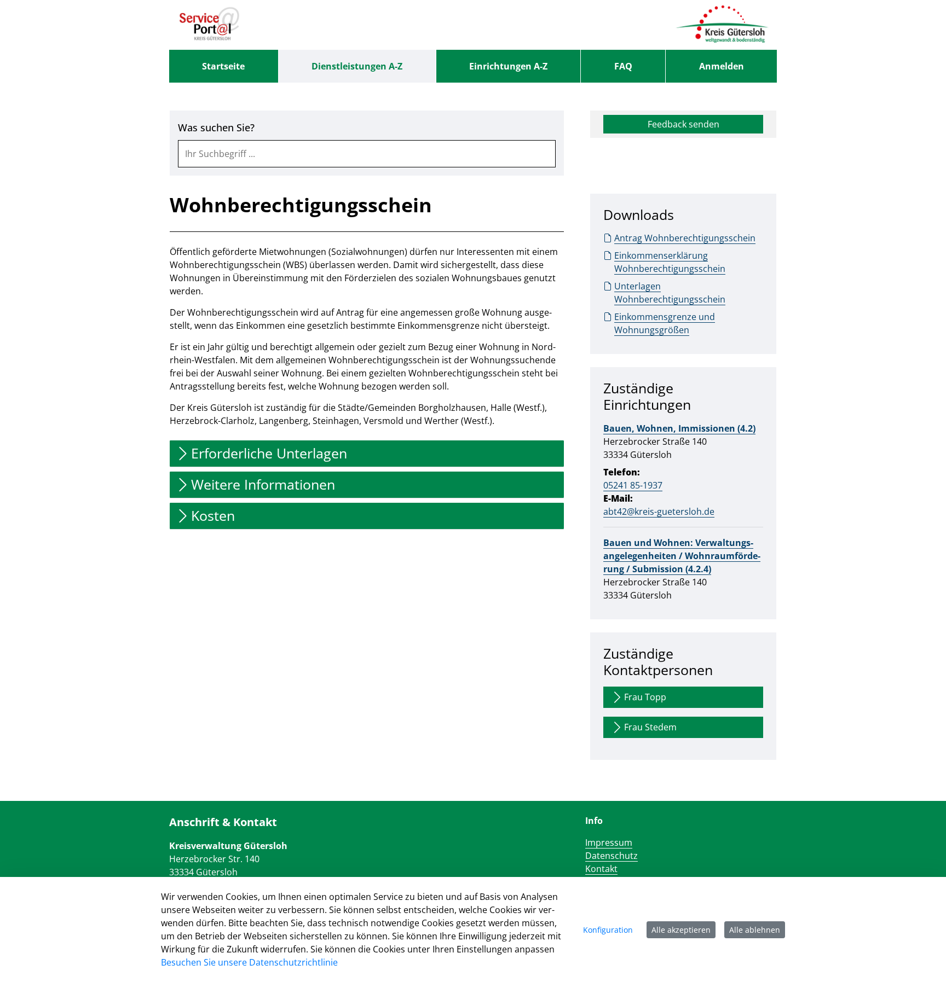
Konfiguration (608, 930)
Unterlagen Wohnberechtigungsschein (669, 292)
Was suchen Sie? (216, 127)
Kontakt (601, 869)
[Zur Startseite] (209, 24)
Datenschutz (611, 856)
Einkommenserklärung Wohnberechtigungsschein (669, 262)
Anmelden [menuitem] (721, 66)
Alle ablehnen (754, 930)
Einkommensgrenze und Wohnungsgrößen (664, 323)
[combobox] (367, 153)
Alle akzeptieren (681, 930)
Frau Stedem (650, 727)
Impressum (608, 842)
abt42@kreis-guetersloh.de (658, 511)
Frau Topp (645, 697)
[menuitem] (223, 66)
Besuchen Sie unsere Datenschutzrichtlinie (249, 962)
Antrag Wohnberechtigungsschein (684, 238)
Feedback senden (683, 124)
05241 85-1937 (632, 485)
